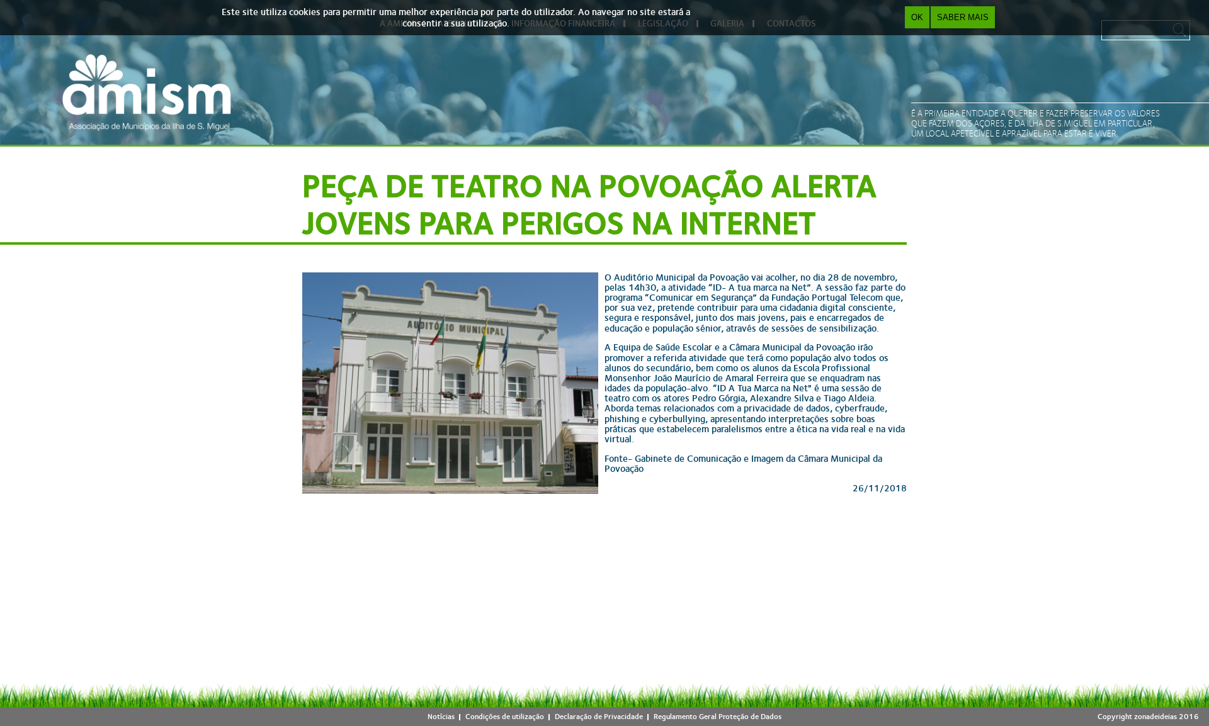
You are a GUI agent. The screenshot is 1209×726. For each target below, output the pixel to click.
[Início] (147, 92)
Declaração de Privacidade (599, 716)
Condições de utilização (504, 716)
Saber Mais (963, 17)
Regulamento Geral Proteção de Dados (717, 716)
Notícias (441, 716)
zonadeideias (1155, 716)
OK (917, 17)
